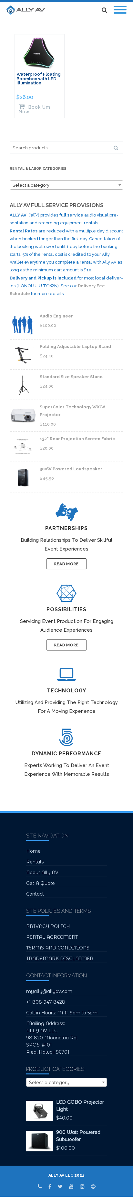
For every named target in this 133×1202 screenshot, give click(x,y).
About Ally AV (42, 872)
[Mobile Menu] (120, 10)
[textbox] (66, 185)
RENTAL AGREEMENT (52, 937)
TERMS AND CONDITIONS (57, 948)
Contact (35, 894)
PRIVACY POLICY (48, 926)
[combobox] (66, 185)
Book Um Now (34, 109)
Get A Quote (40, 883)
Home (33, 851)
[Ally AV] (27, 10)
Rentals (35, 862)
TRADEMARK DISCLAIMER (59, 958)
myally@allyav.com (49, 991)
